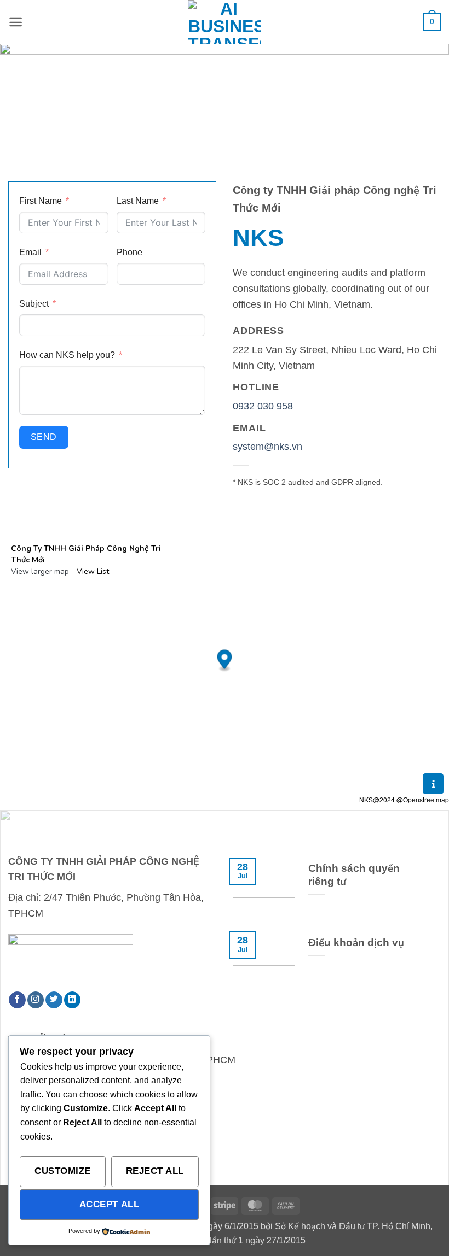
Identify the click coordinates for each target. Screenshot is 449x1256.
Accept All (109, 1204)
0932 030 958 (263, 406)
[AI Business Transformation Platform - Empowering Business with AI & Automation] (224, 22)
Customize (62, 1170)
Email (30, 252)
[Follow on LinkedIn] (72, 999)
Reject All (155, 1170)
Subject (34, 303)
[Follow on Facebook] (17, 999)
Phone (129, 252)
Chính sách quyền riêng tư (354, 874)
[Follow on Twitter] (53, 999)
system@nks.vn (267, 446)
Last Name (138, 201)
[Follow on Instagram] (35, 999)
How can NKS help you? (67, 355)
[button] (15, 22)
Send (44, 437)
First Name (40, 201)
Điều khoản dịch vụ (356, 942)
